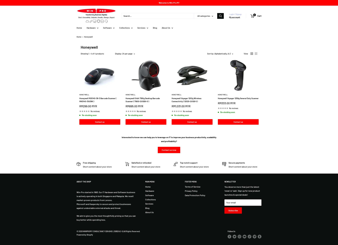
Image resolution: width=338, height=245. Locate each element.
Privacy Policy (191, 191)
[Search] (220, 16)
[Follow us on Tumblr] (259, 236)
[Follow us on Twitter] (234, 236)
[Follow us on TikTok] (249, 236)
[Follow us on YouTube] (244, 236)
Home (79, 27)
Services (141, 27)
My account (234, 17)
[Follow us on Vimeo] (254, 236)
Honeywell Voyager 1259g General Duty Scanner (238, 98)
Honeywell (88, 37)
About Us (166, 27)
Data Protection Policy (195, 195)
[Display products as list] (256, 53)
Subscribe (233, 210)
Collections (124, 27)
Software (107, 27)
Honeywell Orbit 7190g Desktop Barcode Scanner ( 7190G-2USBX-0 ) (143, 100)
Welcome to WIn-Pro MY (169, 3)
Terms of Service (192, 186)
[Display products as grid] (252, 53)
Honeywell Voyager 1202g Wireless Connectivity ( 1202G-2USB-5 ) (186, 100)
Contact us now (169, 150)
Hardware (91, 27)
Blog (155, 27)
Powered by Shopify (85, 235)
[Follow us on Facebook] (229, 236)
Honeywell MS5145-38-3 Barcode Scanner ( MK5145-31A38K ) (97, 100)
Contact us (99, 122)
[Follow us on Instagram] (239, 236)
